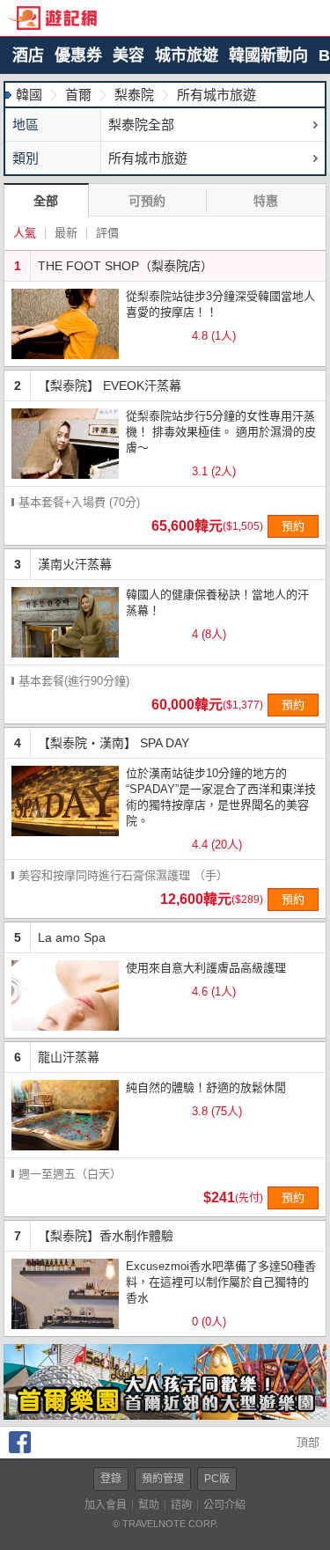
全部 (45, 201)
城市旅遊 (186, 55)
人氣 (24, 232)
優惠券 (78, 55)
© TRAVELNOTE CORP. (165, 1523)
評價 (107, 232)
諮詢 (181, 1505)
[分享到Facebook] (20, 1449)
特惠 (265, 201)
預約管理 (163, 1479)
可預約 (146, 201)
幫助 (148, 1505)
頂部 (306, 1442)
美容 (128, 55)
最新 (66, 232)
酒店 (28, 55)
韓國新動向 (268, 55)
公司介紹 (224, 1505)
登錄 (110, 1479)
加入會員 (105, 1505)
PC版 (217, 1479)
